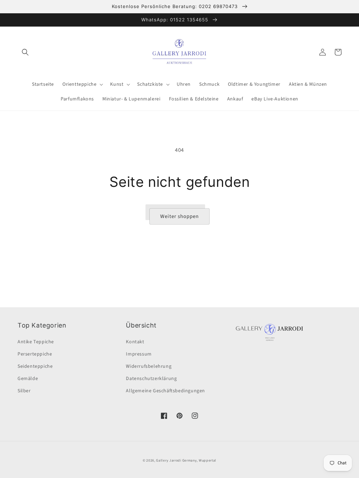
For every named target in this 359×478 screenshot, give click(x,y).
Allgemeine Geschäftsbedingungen (165, 390)
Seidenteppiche (35, 366)
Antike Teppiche (36, 341)
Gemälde (28, 378)
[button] (25, 52)
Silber (24, 390)
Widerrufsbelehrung (148, 366)
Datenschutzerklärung (151, 378)
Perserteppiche (35, 354)
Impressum (138, 354)
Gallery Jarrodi (168, 460)
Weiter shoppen (179, 216)
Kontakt (135, 341)
